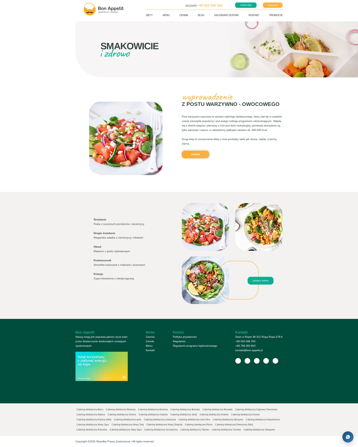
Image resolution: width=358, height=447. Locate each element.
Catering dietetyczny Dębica (90, 414)
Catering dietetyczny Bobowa (121, 409)
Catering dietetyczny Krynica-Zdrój (93, 419)
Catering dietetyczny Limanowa (160, 419)
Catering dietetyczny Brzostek (217, 409)
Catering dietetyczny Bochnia (153, 409)
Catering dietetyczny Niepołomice (263, 419)
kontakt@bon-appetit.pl (249, 350)
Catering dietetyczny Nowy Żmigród (164, 424)
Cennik (183, 15)
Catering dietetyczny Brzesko (185, 409)
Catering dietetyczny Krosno (245, 414)
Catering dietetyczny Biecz (89, 409)
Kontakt (254, 15)
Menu (166, 15)
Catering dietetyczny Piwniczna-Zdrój (234, 424)
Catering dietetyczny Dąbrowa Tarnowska (256, 409)
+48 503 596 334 (245, 341)
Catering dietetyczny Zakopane (259, 429)
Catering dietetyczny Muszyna (228, 419)
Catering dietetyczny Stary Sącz (126, 429)
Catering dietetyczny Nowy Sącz (92, 424)
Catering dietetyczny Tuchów (226, 429)
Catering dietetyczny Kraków (214, 414)
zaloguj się (272, 5)
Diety (149, 15)
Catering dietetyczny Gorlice (122, 414)
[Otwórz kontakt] (348, 437)
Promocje (275, 15)
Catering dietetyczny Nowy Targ (128, 424)
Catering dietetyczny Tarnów (194, 429)
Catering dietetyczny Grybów (153, 414)
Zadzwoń (203, 5)
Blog (201, 15)
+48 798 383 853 (245, 345)
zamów (195, 154)
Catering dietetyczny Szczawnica (161, 429)
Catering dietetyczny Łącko (127, 419)
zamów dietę (246, 5)
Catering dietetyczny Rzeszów (91, 429)
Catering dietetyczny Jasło (183, 414)
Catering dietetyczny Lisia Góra (194, 419)
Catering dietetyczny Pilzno (199, 424)
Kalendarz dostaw (226, 15)
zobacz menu (260, 280)
